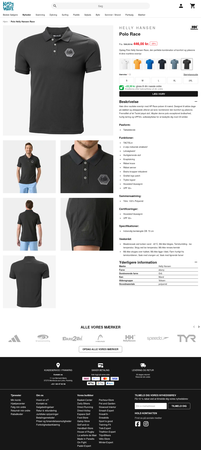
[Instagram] (146, 424)
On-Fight (81, 442)
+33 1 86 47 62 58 (58, 384)
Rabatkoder (17, 414)
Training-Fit (105, 424)
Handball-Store (85, 428)
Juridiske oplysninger (47, 414)
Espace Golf (83, 414)
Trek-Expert (105, 428)
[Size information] (130, 74)
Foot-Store (82, 417)
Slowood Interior (107, 407)
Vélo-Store (104, 438)
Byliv (98, 14)
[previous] (194, 327)
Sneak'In (103, 414)
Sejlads (87, 14)
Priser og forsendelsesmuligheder (53, 421)
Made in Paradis (85, 438)
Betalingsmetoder (45, 417)
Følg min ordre (18, 407)
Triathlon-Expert (107, 431)
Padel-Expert (84, 445)
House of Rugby (85, 431)
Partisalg (129, 14)
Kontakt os (58, 374)
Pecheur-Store (106, 400)
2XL (190, 80)
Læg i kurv (158, 93)
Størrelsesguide (190, 74)
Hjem (5, 21)
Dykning (53, 14)
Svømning (40, 14)
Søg (100, 6)
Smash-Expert (106, 410)
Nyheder (27, 14)
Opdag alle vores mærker (100, 349)
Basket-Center (84, 400)
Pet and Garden (107, 403)
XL (174, 80)
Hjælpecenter (18, 403)
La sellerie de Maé (87, 435)
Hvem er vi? (42, 400)
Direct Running (85, 407)
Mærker (141, 14)
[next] (199, 327)
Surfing (65, 14)
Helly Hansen (137, 27)
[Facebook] (138, 424)
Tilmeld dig (179, 406)
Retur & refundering (46, 410)
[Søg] (55, 6)
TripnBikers (105, 435)
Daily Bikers (83, 403)
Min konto (16, 400)
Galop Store (83, 421)
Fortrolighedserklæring (48, 424)
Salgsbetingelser (45, 407)
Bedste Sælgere (10, 14)
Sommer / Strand (113, 14)
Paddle (76, 14)
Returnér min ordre (20, 410)
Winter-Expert (106, 442)
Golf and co (83, 424)
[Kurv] (193, 6)
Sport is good (106, 421)
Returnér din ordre (143, 377)
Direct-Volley (83, 410)
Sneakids (104, 417)
